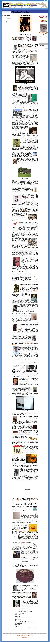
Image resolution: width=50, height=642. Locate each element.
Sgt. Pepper (35, 211)
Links (32, 635)
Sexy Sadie (27, 51)
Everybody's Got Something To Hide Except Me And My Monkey (25, 479)
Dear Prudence (21, 50)
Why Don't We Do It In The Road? (29, 48)
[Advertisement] (7, 38)
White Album (20, 38)
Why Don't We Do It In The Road (21, 594)
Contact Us (25, 635)
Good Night (32, 292)
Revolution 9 (35, 200)
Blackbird (25, 197)
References (29, 635)
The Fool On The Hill (23, 531)
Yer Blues (24, 287)
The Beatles (35, 498)
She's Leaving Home (24, 210)
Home (44, 0)
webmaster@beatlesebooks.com (25, 637)
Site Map (47, 0)
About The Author (21, 635)
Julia (27, 292)
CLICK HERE (41, 32)
